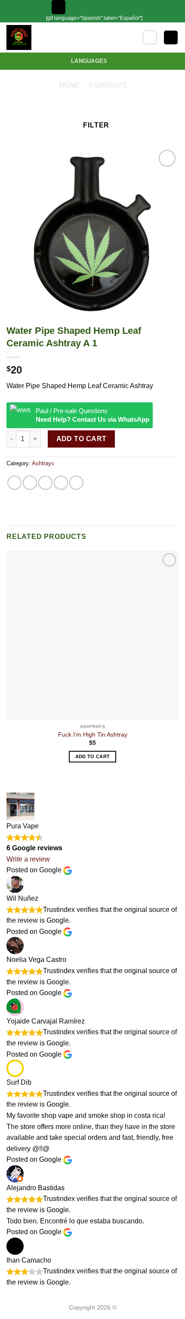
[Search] (150, 37)
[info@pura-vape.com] (89, 7)
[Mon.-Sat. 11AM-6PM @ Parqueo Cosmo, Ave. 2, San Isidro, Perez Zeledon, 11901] (75, 7)
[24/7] (102, 7)
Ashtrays (107, 84)
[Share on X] (45, 483)
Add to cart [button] (92, 756)
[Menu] (58, 7)
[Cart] (171, 38)
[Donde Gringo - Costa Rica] (33, 37)
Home (69, 84)
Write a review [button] (28, 859)
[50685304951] (116, 7)
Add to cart (81, 438)
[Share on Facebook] (30, 483)
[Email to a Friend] (61, 483)
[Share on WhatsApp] (14, 483)
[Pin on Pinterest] (76, 483)
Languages (89, 61)
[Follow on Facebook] (127, 7)
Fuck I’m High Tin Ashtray (92, 734)
